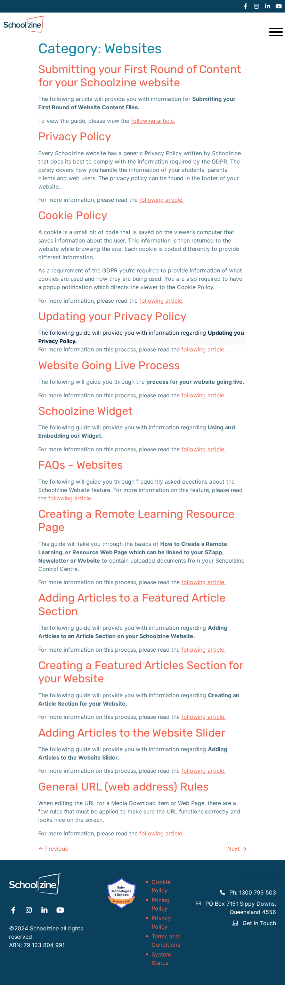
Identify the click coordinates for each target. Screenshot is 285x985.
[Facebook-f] (245, 6)
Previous (53, 848)
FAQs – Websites (80, 464)
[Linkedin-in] (267, 6)
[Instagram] (256, 6)
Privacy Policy (74, 136)
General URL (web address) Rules (123, 786)
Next (237, 848)
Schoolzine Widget (85, 411)
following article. (153, 120)
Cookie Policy (72, 215)
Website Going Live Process (109, 365)
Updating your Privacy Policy (112, 316)
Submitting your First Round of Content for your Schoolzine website (139, 76)
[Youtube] (278, 6)
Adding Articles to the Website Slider (131, 732)
